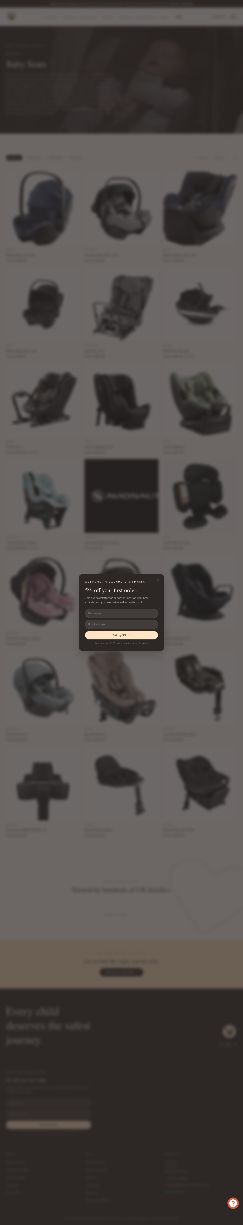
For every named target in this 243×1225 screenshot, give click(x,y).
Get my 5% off (121, 635)
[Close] (158, 580)
